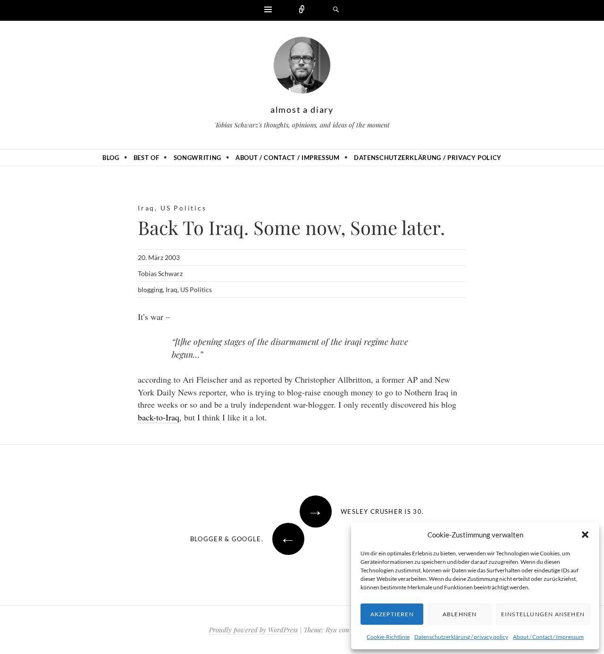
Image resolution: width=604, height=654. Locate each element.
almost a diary (302, 109)
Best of (146, 157)
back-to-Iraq (158, 417)
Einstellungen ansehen (543, 614)
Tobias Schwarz (160, 273)
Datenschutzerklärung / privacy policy (461, 636)
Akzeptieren (392, 614)
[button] (585, 534)
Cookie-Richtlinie (388, 636)
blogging (150, 289)
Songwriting (197, 157)
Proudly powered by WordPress (253, 629)
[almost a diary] (302, 67)
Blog (110, 157)
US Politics (183, 208)
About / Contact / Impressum (548, 636)
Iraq (146, 208)
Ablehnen (460, 614)
